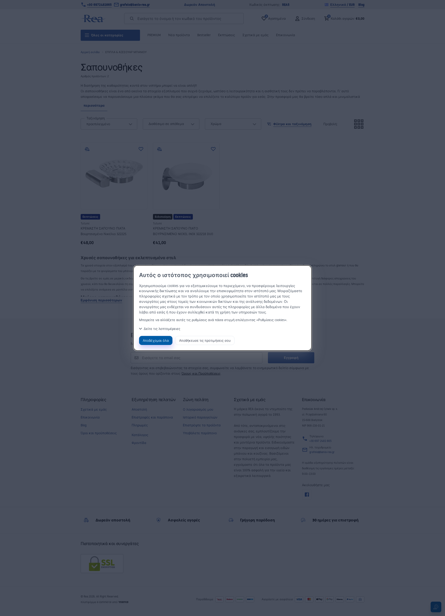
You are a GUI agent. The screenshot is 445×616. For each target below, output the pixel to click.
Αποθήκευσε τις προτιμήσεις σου (205, 340)
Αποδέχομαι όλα (156, 340)
